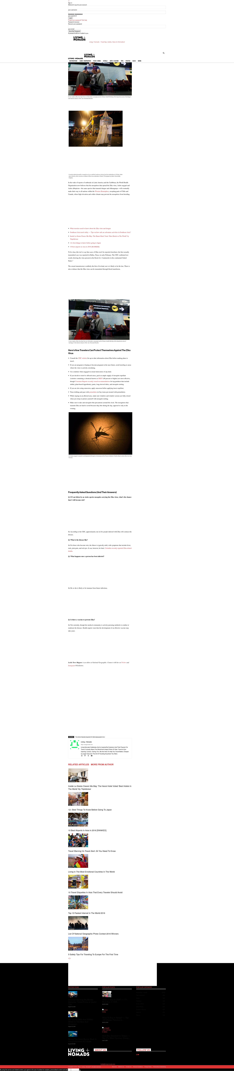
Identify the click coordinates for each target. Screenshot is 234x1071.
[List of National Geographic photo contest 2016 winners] (100, 923)
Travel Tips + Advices (73, 846)
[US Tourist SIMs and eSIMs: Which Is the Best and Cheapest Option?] (83, 1014)
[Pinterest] (85, 756)
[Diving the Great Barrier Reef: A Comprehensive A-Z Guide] (83, 1034)
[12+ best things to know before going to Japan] (100, 799)
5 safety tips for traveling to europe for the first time (93, 954)
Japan (70, 805)
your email (71, 29)
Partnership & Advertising (159, 1066)
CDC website (82, 358)
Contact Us (128, 1066)
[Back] (68, 1)
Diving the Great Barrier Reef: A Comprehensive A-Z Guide (82, 1040)
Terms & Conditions (138, 1066)
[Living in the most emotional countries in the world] (100, 861)
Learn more (75, 1070)
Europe (70, 949)
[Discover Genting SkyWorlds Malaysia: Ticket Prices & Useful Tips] (83, 994)
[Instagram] (82, 756)
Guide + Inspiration (85, 61)
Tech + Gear (71, 908)
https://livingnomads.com (87, 744)
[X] (89, 756)
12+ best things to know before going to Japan (85, 243)
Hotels (105, 61)
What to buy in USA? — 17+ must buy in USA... (114, 1000)
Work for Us (121, 1066)
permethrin (93, 392)
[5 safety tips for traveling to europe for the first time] (100, 944)
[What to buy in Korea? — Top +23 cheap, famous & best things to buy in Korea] (117, 1012)
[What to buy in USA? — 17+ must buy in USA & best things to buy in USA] (117, 994)
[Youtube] (92, 756)
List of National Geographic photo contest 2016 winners (93, 933)
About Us (114, 1066)
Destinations (73, 61)
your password (72, 16)
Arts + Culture (114, 61)
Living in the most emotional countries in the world (91, 871)
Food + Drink (97, 61)
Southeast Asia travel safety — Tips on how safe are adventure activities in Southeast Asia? (100, 232)
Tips (122, 61)
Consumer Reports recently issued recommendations (92, 381)
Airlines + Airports (73, 825)
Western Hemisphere (102, 191)
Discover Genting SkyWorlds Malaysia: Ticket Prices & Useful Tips (82, 1002)
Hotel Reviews (72, 781)
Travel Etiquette (72, 887)
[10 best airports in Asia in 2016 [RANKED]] (100, 819)
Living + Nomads (86, 742)
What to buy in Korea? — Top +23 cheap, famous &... (115, 1018)
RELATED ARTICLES (78, 764)
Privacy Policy (148, 1066)
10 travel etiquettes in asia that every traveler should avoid (95, 892)
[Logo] (75, 58)
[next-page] (70, 958)
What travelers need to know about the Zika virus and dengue (90, 228)
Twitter (123, 662)
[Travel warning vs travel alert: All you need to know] (100, 840)
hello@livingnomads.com (108, 1064)
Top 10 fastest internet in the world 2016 (86, 913)
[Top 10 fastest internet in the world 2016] (100, 902)
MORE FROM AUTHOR (102, 764)
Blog (134, 61)
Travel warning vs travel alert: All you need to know (92, 851)
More (139, 61)
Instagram (71, 665)
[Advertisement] (103, 47)
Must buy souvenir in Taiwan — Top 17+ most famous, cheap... (116, 1036)
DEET (100, 378)
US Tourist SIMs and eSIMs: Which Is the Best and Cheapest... (80, 1021)
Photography (71, 929)
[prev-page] (68, 958)
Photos (128, 61)
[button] (163, 53)
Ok (69, 1070)
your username (72, 10)
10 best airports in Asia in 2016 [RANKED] (84, 247)
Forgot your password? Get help (77, 20)
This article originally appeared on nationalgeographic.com (90, 737)
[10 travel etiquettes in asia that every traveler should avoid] (100, 881)
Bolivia (70, 867)
